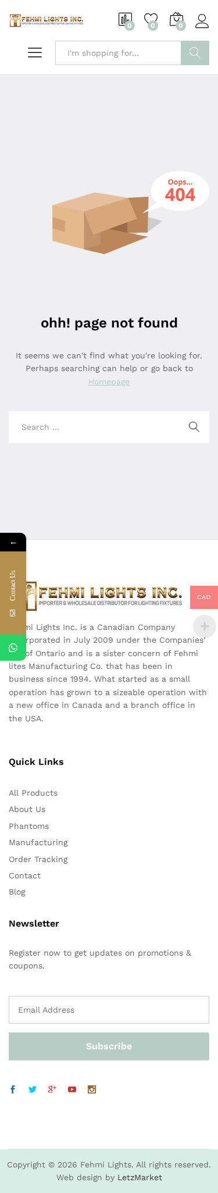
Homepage (109, 381)
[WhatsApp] (13, 648)
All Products (33, 792)
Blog (17, 891)
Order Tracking (38, 859)
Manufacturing (38, 842)
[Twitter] (32, 1090)
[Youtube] (72, 1090)
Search (195, 53)
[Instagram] (92, 1090)
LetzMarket (139, 1177)
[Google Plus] (52, 1090)
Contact (25, 875)
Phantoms (29, 826)
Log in (202, 28)
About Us (27, 809)
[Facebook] (13, 1090)
